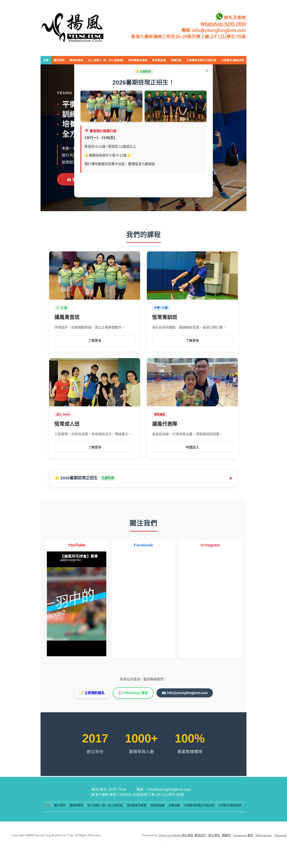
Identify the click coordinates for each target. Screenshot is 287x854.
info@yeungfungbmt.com (219, 30)
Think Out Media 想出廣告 (176, 835)
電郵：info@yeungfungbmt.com (163, 789)
